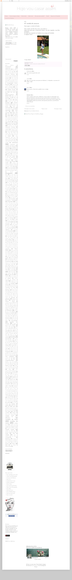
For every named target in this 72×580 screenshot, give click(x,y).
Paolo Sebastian (13, 329)
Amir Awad (14, 78)
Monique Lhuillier (14, 309)
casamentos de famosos (11, 124)
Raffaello (16, 352)
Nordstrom (7, 318)
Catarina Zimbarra (13, 128)
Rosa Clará (15, 368)
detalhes (16, 169)
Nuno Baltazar (8, 319)
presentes (14, 347)
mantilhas (8, 286)
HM (10, 222)
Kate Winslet (7, 252)
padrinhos (11, 328)
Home (6, 16)
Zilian (6, 445)
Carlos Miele (12, 119)
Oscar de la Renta (10, 325)
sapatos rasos (12, 379)
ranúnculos (14, 355)
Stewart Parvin (13, 388)
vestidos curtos (9, 415)
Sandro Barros (15, 373)
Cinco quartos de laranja (11, 485)
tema (17, 396)
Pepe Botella (13, 337)
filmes (6, 196)
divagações (9, 173)
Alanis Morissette (13, 70)
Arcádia (12, 85)
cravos (6, 158)
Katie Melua (14, 252)
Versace (14, 412)
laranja (16, 257)
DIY (6, 174)
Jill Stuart (16, 241)
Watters (14, 438)
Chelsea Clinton (13, 133)
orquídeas (14, 324)
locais (6, 269)
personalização (8, 338)
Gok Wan (12, 214)
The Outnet (14, 398)
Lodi (11, 269)
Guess (17, 218)
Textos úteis (23, 16)
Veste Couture (8, 414)
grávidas (16, 216)
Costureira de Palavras (11, 477)
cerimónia (16, 130)
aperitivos (14, 84)
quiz (6, 352)
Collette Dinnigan (13, 141)
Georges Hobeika (8, 209)
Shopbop (14, 383)
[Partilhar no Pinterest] (29, 65)
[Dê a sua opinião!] (26, 65)
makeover (7, 282)
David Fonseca (7, 165)
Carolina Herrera (12, 120)
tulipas (14, 406)
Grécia (8, 218)
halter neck (15, 219)
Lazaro (16, 259)
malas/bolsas (13, 282)
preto (6, 348)
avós (13, 88)
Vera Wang (7, 411)
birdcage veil (8, 97)
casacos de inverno (12, 123)
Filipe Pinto (14, 195)
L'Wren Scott (9, 256)
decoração (15, 166)
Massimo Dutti (10, 293)
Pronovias (7, 351)
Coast (14, 139)
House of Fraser (10, 225)
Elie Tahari (10, 182)
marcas (6, 288)
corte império (12, 156)
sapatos (7, 377)
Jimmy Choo (14, 242)
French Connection (8, 205)
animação (10, 80)
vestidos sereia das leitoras (12, 428)
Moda (10, 306)
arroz (8, 87)
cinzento (6, 138)
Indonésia (14, 228)
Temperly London (10, 397)
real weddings (9, 356)
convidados (9, 152)
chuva (11, 134)
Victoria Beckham (8, 432)
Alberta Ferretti (8, 71)
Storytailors (7, 389)
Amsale (6, 79)
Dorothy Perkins (13, 177)
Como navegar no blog (14, 16)
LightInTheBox (8, 264)
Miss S (28, 87)
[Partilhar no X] (27, 65)
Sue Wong (11, 391)
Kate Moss (15, 251)
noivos (11, 316)
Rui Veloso (16, 370)
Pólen (12, 343)
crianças (13, 161)
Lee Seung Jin (15, 260)
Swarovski (7, 393)
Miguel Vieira (7, 305)
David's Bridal (14, 165)
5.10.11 (28, 83)
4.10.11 (28, 74)
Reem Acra (7, 359)
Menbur (6, 297)
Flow (15, 197)
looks (16, 270)
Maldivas (6, 283)
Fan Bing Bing (13, 191)
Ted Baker (11, 396)
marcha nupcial (13, 288)
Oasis (6, 320)
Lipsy (11, 265)
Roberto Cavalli (8, 365)
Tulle (6, 407)
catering (7, 129)
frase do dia (13, 204)
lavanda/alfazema (10, 259)
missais (6, 306)
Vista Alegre (13, 436)
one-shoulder (14, 320)
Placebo (16, 341)
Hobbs (14, 222)
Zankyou (7, 443)
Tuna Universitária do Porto (13, 407)
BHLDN (7, 96)
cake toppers (15, 114)
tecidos (6, 396)
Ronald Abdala (8, 368)
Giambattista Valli (10, 210)
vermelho (7, 412)
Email (47, 16)
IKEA (10, 228)
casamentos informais (10, 127)
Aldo (15, 71)
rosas (10, 369)
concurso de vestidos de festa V (11, 151)
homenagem (7, 223)
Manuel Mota (13, 286)
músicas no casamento (10, 313)
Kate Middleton (8, 251)
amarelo (7, 78)
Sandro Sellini (9, 374)
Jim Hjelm (8, 242)
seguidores (11, 382)
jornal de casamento (12, 247)
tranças (6, 405)
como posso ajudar (9, 38)
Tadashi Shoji (13, 393)
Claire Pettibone (13, 138)
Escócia (6, 187)
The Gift (8, 398)
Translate (14, 44)
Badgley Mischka (11, 89)
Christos (6, 134)
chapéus (14, 132)
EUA (8, 191)
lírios (7, 266)
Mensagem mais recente (29, 108)
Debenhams (7, 166)
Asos (11, 87)
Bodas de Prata (13, 98)
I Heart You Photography (11, 476)
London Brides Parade (9, 270)
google (11, 215)
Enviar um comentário (30, 106)
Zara (13, 443)
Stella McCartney (10, 387)
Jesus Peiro (11, 241)
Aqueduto (7, 85)
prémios (15, 346)
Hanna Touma (10, 220)
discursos (11, 171)
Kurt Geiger (15, 255)
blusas (6, 98)
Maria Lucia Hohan (14, 292)
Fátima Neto (7, 192)
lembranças (8, 261)
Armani (16, 85)
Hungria (9, 227)
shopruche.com (7, 384)
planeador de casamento (11, 342)
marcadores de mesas (10, 287)
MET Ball (16, 302)
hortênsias (7, 224)
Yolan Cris (12, 441)
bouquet (7, 102)
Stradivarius (13, 389)
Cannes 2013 (14, 116)
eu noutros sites (14, 190)
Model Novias (8, 307)
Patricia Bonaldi (14, 332)
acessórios (7, 67)
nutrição (14, 319)
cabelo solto (15, 112)
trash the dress (14, 405)
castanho (6, 128)
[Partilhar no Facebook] (28, 65)
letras (15, 261)
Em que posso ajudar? (39, 16)
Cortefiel (6, 157)
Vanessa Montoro (9, 410)
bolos (16, 99)
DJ (10, 174)
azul (17, 88)
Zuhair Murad (8, 446)
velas (15, 410)
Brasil (14, 106)
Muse (8, 311)
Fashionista (29, 71)
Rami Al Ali (8, 355)
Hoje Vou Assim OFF (10, 493)
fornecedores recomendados (11, 200)
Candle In (9, 116)
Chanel (9, 132)
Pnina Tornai (7, 343)
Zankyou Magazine (10, 482)
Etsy (12, 188)
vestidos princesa (13, 425)
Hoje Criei (8, 479)
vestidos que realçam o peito (11, 427)
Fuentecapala (9, 206)
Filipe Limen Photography (11, 487)
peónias (6, 337)
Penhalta (6, 336)
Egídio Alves (14, 179)
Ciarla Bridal (15, 134)
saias (15, 371)
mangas (13, 283)
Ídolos (6, 228)
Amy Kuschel (12, 79)
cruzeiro (14, 162)
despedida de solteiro (9, 169)
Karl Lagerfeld (14, 250)
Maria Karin (12, 291)
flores (12, 197)
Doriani (6, 177)
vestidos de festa (11, 419)
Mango (6, 284)
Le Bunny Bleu (9, 260)
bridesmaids (7, 107)
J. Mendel (14, 233)
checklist (6, 133)
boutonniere (14, 105)
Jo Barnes (7, 243)
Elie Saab (15, 181)
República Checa (8, 361)
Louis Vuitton (8, 273)
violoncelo (7, 436)
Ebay (17, 178)
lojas (14, 269)
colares (6, 141)
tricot (8, 406)
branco (6, 106)
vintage (7, 434)
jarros (16, 234)
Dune (6, 178)
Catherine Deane (14, 129)
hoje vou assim (9, 494)
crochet (6, 162)
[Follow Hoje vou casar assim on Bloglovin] (9, 510)
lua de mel (10, 274)
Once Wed (8, 488)
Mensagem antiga (58, 108)
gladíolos (6, 214)
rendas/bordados (9, 360)
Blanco (15, 97)
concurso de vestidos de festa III (39, 63)
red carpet (13, 357)
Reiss (14, 359)
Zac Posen (14, 442)
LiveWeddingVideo (13, 266)
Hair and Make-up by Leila (11, 474)
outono (11, 327)
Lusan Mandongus (14, 277)
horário (14, 223)
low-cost (16, 273)
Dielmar (12, 170)
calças (8, 115)
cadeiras (8, 114)
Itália (12, 232)
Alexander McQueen (10, 74)
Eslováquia (16, 187)
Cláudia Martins (8, 139)
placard (11, 341)
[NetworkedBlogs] (11, 514)
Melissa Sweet (13, 296)
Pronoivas (14, 350)
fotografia (10, 201)
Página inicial (44, 108)
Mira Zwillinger (13, 305)
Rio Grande (7, 364)
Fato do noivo (15, 192)
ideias (13, 227)
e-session (12, 178)
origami (14, 323)
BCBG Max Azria (11, 92)
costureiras (13, 157)
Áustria (10, 88)
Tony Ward (15, 402)
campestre (15, 115)
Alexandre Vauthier (8, 75)
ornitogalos (7, 324)
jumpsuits (7, 248)
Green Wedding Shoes (10, 491)
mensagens (7, 302)
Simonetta (14, 384)
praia (10, 346)
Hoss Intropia (15, 224)
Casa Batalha (8, 121)
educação (8, 179)
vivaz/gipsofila (8, 437)
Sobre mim (30, 16)
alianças (14, 75)
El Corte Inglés (8, 181)
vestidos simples (9, 429)
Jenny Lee (14, 238)
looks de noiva (12, 271)
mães (6, 281)
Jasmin (8, 236)
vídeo (14, 433)
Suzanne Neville (13, 392)
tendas (16, 397)
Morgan (16, 310)
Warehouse (7, 438)
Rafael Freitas (10, 352)
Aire (13, 69)
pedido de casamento (9, 333)
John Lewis (12, 246)
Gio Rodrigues (13, 211)
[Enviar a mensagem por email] (25, 65)
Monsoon (9, 310)
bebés (6, 93)
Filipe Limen (9, 195)
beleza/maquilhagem (9, 94)
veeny (28, 78)
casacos (16, 121)
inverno (10, 231)
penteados (12, 336)
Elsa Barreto (13, 183)
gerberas (16, 209)
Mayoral (6, 296)
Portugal (12, 345)
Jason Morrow (35, 565)
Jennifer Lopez (8, 238)
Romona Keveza (12, 366)
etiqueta (8, 188)
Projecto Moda (8, 350)
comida (6, 142)
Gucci (12, 218)
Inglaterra (7, 229)
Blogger (35, 566)
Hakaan (8, 219)
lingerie (6, 265)
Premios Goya (8, 347)
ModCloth (15, 306)
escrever (10, 187)
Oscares (6, 327)
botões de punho (12, 101)
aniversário (16, 80)
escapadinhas (13, 186)
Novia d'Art (14, 318)
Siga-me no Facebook (55, 16)
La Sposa (14, 256)
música (13, 311)
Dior (17, 170)
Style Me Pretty (9, 490)
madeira (9, 278)
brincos (14, 107)
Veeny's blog (9, 484)
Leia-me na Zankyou (9, 18)
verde (14, 411)
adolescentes (8, 69)
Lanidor (6, 257)
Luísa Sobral (7, 277)
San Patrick (7, 373)
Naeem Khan (11, 314)
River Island (13, 364)
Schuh (6, 382)
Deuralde (8, 170)
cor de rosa (15, 153)
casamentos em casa (12, 125)
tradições (13, 403)
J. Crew (9, 233)
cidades (9, 136)
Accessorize (8, 66)
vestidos (14, 414)
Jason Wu (12, 236)
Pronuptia (15, 351)
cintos (14, 137)
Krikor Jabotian (8, 255)
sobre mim (12, 36)
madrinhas (14, 279)
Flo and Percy (12, 196)
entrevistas (7, 185)
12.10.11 (28, 103)
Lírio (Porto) (15, 265)
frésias (16, 205)
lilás (14, 264)
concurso (31, 63)
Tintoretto (11, 401)
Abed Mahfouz (9, 65)
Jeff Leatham (13, 237)
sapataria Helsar (13, 375)
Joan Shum (12, 243)
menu (11, 302)
